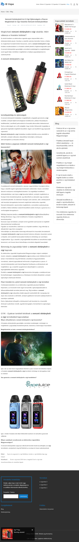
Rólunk (42, 4)
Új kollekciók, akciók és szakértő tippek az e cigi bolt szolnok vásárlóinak (66, 155)
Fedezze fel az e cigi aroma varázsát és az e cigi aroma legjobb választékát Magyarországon (65, 132)
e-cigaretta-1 (43, 487)
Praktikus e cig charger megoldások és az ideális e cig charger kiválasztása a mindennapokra (65, 166)
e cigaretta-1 (62, 4)
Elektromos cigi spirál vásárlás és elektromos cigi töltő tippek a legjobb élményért (65, 191)
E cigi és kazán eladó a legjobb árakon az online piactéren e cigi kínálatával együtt (65, 178)
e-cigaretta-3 (43, 481)
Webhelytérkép (5, 512)
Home (37, 4)
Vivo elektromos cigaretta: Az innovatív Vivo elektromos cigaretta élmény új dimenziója (66, 215)
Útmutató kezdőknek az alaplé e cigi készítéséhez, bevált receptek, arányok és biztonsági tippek (65, 203)
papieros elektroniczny (45, 538)
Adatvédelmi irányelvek (47, 509)
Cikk (7, 11)
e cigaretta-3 (47, 4)
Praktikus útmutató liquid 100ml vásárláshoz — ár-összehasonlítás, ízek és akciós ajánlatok (65, 144)
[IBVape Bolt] (7, 4)
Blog (68, 4)
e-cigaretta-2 (43, 484)
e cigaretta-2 (55, 4)
